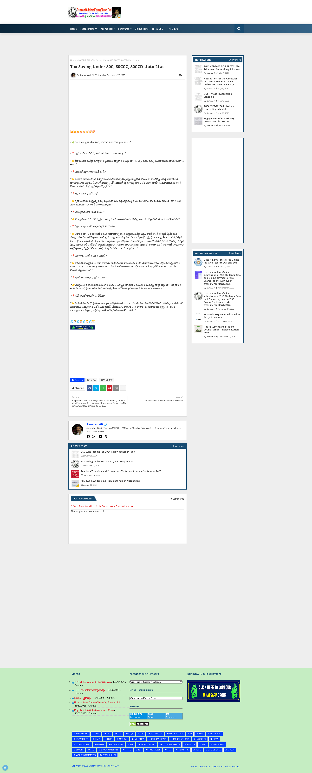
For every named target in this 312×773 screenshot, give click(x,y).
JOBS (201, 733)
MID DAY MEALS (158, 739)
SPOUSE (80, 749)
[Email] (116, 388)
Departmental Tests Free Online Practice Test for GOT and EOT (221, 261)
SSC (92, 749)
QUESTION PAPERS (171, 744)
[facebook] (88, 436)
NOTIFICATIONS (83, 744)
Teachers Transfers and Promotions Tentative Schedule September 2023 (121, 471)
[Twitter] (96, 388)
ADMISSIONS (82, 733)
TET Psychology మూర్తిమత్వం (89, 690)
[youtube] (100, 436)
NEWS (215, 739)
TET (139, 749)
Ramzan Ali (94, 424)
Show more (179, 446)
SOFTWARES (218, 744)
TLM (169, 749)
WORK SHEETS (109, 755)
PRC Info (173, 28)
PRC (132, 744)
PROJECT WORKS (148, 744)
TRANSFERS (183, 749)
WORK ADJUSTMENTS (86, 755)
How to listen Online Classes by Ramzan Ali (97, 702)
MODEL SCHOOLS (181, 739)
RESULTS (191, 744)
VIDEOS (231, 749)
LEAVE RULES (82, 739)
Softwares (123, 28)
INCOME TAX (84, 60)
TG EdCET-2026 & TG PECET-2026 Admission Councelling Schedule (222, 68)
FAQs (130, 733)
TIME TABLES (154, 749)
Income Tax (106, 28)
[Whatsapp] (103, 388)
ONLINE (100, 744)
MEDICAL (123, 739)
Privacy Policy (232, 766)
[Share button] (123, 388)
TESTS (128, 749)
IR (191, 733)
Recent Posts (87, 28)
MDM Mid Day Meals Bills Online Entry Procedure (222, 316)
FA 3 (108, 733)
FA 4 (119, 733)
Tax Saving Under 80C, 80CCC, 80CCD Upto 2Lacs (108, 461)
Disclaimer (217, 766)
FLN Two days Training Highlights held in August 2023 (111, 480)
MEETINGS (139, 739)
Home (73, 28)
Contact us (204, 766)
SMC (204, 744)
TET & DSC (157, 28)
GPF (142, 733)
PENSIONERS (117, 744)
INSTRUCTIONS (176, 733)
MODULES (201, 739)
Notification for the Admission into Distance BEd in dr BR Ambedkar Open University (221, 81)
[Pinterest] (109, 388)
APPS (97, 733)
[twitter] (106, 436)
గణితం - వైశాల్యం (82, 697)
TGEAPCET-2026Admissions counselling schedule (219, 108)
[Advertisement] (184, 12)
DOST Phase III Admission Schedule (218, 95)
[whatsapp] (93, 436)
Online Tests (142, 28)
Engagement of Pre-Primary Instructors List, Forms (219, 120)
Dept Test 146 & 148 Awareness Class (94, 710)
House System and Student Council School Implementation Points (221, 329)
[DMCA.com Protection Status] (139, 725)
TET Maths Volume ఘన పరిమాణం (92, 682)
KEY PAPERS (215, 733)
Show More (235, 59)
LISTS (109, 739)
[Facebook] (89, 388)
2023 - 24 (91, 380)
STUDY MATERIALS (109, 749)
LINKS (97, 739)
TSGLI (198, 749)
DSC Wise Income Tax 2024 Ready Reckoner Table (108, 451)
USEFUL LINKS (214, 749)
